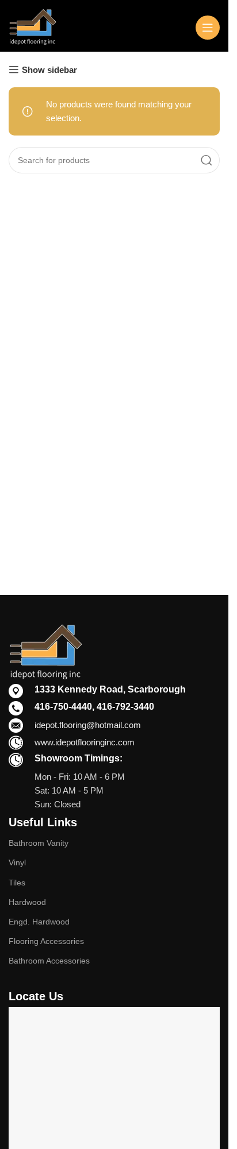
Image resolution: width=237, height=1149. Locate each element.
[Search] (206, 160)
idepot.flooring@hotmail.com (88, 725)
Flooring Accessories (46, 941)
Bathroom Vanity (38, 843)
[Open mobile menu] (207, 27)
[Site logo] (32, 26)
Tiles (17, 882)
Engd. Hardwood (39, 921)
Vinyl (17, 862)
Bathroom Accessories (49, 960)
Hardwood (27, 902)
